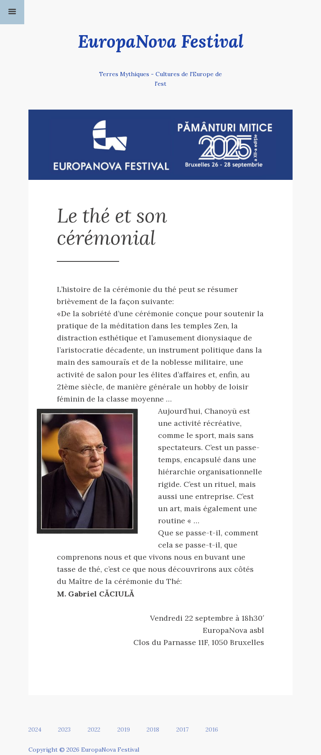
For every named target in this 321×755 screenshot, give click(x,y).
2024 (34, 729)
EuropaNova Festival (161, 41)
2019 (123, 729)
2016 (212, 729)
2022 (94, 729)
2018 (153, 729)
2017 (182, 729)
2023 (64, 729)
